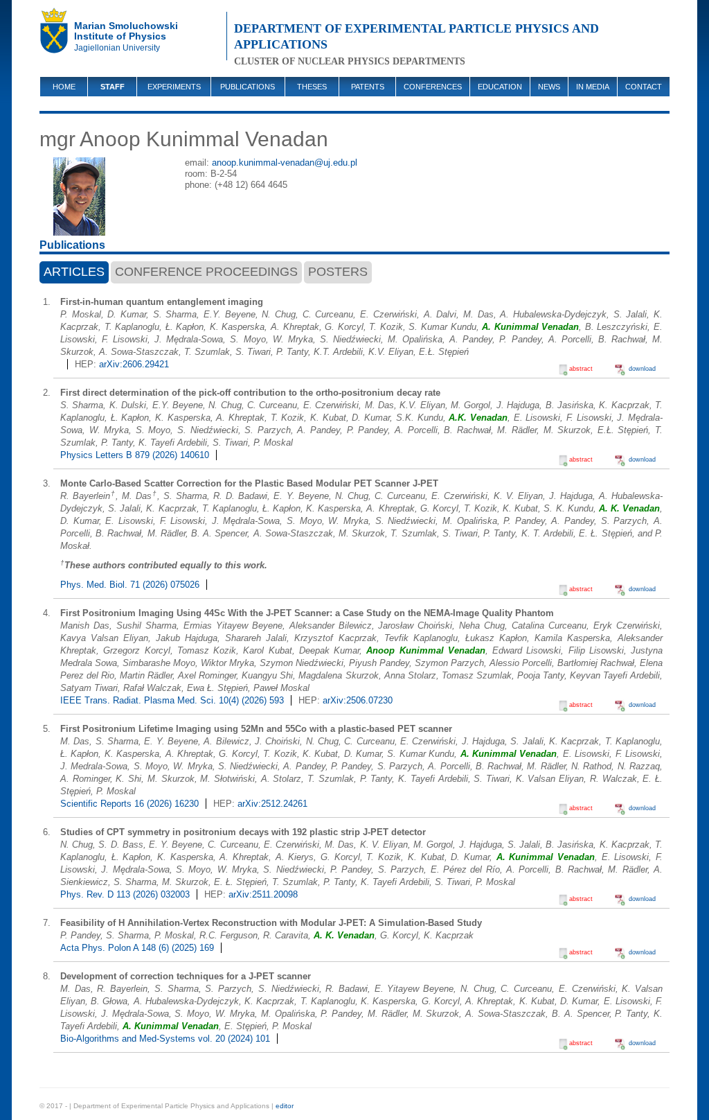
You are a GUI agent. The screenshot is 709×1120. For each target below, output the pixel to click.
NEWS (549, 86)
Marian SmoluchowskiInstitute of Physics (126, 31)
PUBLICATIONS (247, 86)
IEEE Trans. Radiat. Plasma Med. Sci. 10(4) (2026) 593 (172, 700)
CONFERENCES (433, 86)
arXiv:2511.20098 (263, 894)
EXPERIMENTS (174, 86)
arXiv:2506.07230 (358, 700)
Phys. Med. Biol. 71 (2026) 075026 (129, 584)
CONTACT (643, 86)
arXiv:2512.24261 (272, 803)
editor (285, 1106)
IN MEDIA (592, 86)
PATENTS (367, 86)
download (642, 368)
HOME (64, 86)
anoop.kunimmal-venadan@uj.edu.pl (284, 162)
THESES (312, 86)
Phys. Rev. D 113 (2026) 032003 (125, 894)
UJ (56, 34)
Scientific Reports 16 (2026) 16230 (129, 803)
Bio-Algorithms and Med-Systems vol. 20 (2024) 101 (165, 1038)
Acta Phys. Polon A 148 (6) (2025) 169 (137, 948)
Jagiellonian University (117, 48)
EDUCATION (500, 86)
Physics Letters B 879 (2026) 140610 (134, 455)
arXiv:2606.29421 (134, 364)
